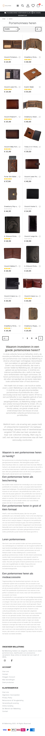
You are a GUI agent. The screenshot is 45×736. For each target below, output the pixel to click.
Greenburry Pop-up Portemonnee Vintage (11, 206)
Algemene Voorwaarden (11, 695)
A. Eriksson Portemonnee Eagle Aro (31, 266)
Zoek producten (8, 682)
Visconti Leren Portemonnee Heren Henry (31, 176)
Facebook (11, 660)
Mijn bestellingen (8, 680)
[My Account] (28, 5)
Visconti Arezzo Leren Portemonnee (31, 296)
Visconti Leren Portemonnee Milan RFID (11, 87)
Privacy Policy (7, 698)
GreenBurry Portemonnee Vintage (31, 57)
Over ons (5, 671)
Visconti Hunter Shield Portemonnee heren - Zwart (31, 206)
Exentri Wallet (29, 87)
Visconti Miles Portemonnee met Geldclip (11, 147)
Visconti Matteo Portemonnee (11, 266)
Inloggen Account (8, 677)
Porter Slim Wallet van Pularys (11, 176)
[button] (19, 57)
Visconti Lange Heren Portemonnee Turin (31, 236)
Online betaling (7, 706)
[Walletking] (7, 5)
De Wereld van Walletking (11, 708)
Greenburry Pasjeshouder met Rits (31, 326)
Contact (5, 674)
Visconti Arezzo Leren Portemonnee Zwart (11, 296)
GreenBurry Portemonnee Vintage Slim (11, 326)
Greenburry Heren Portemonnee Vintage (31, 117)
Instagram (5, 660)
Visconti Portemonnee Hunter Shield (11, 57)
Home (4, 18)
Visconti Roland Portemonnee (11, 117)
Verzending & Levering (10, 703)
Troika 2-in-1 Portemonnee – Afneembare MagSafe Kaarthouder (31, 147)
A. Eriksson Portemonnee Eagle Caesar (11, 236)
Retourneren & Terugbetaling (12, 700)
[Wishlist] (33, 5)
